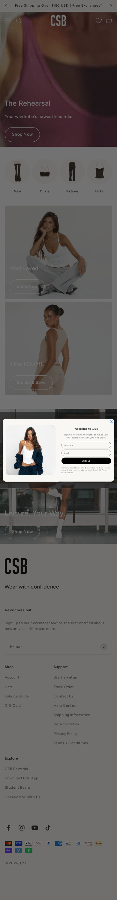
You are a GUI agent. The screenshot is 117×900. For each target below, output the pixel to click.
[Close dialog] (111, 421)
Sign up (86, 460)
